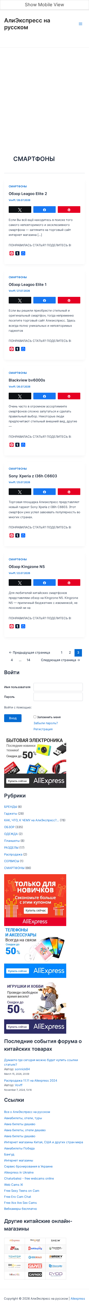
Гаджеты (10, 813)
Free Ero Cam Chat (17, 1197)
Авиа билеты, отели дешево (25, 1130)
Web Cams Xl (13, 1185)
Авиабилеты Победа (19, 1148)
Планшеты (12, 841)
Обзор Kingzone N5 (27, 566)
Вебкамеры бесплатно (20, 1209)
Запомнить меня (49, 717)
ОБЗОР (9, 827)
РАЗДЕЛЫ (11, 847)
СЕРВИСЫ (11, 861)
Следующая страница (60, 660)
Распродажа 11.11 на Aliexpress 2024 (30, 1080)
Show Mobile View (44, 4)
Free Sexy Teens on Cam (21, 1191)
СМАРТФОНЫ (18, 186)
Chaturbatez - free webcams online (29, 1178)
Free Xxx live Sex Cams (20, 1203)
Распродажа (13, 854)
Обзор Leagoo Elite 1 (28, 284)
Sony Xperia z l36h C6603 (33, 476)
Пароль (9, 696)
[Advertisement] (44, 94)
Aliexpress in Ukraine (19, 1172)
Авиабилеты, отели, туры (23, 1118)
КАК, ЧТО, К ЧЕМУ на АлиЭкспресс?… (31, 820)
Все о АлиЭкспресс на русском (27, 1112)
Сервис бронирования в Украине (28, 1166)
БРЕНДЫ (10, 807)
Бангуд (9, 1154)
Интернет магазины (18, 1160)
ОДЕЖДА (11, 834)
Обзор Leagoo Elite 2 (28, 193)
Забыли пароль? (46, 723)
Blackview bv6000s (27, 380)
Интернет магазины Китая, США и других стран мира (43, 1142)
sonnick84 (22, 1069)
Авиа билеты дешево (19, 1124)
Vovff (18, 1085)
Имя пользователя (17, 687)
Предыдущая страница (29, 652)
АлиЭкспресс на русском (27, 24)
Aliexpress (77, 1298)
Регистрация (43, 729)
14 (28, 660)
